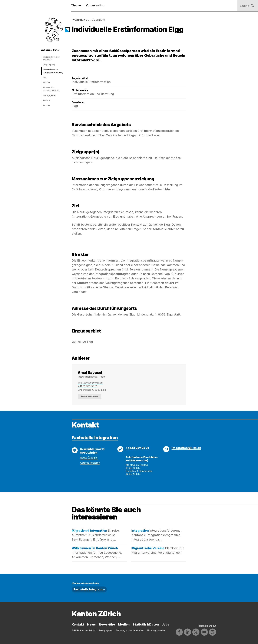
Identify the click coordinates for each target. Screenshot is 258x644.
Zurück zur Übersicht (90, 19)
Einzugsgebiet (49, 95)
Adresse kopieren (90, 462)
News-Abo (107, 624)
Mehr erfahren (89, 396)
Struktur (46, 82)
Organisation (95, 5)
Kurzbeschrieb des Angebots (51, 58)
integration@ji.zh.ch (186, 447)
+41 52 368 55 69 (87, 386)
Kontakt (46, 105)
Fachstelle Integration (95, 437)
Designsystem (106, 630)
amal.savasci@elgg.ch (90, 382)
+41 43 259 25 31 (137, 447)
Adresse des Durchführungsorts (51, 88)
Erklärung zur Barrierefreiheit (130, 630)
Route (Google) (89, 457)
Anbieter (46, 100)
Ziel (44, 77)
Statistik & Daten (146, 624)
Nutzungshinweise (156, 630)
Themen (77, 5)
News (91, 624)
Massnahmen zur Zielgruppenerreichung (53, 71)
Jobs (165, 624)
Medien (124, 624)
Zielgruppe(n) (49, 65)
